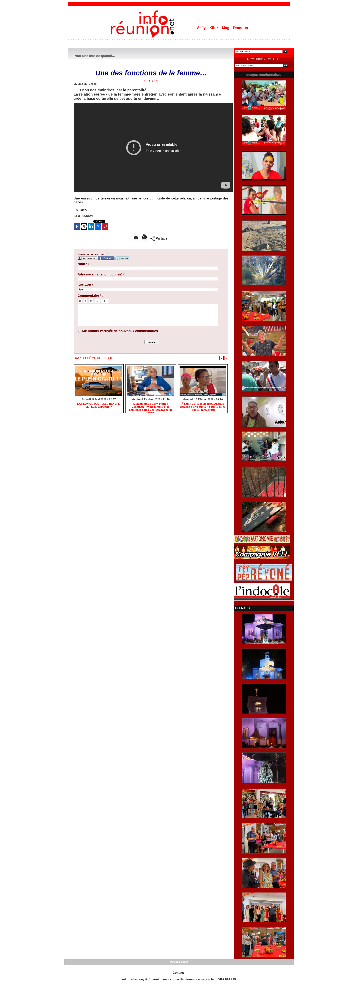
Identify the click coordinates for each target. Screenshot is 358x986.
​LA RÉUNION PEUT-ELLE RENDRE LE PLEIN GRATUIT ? (98, 405)
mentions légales (179, 962)
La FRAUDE (243, 608)
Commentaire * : (90, 295)
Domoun (240, 28)
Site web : (85, 285)
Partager (162, 238)
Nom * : (83, 264)
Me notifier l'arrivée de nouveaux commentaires (120, 331)
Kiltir (214, 28)
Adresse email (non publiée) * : (102, 274)
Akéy (202, 28)
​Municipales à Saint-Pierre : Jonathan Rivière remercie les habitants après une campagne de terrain (150, 407)
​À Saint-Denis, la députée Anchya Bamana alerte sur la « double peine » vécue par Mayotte (203, 406)
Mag (226, 28)
